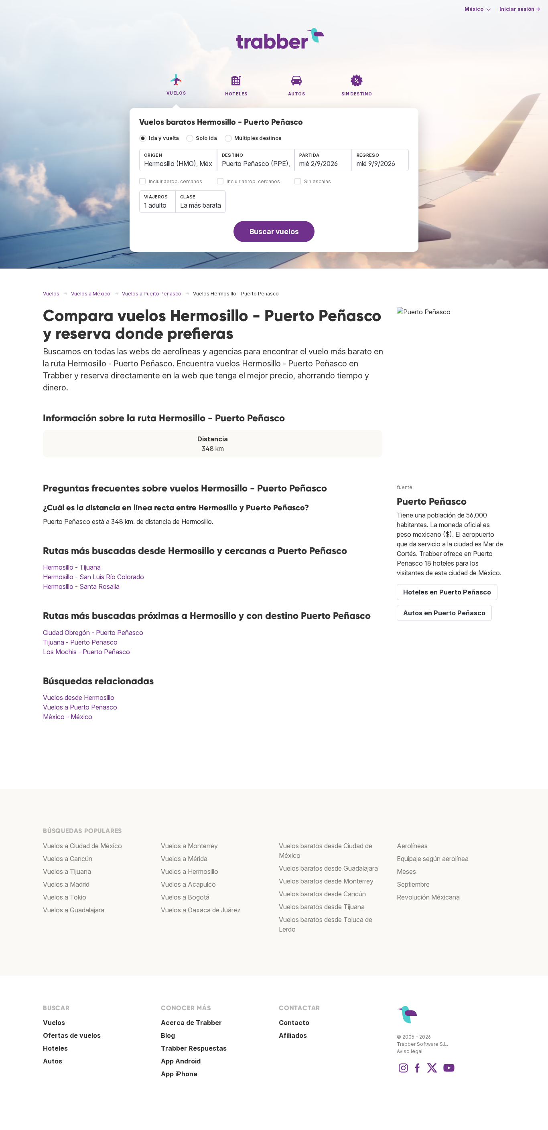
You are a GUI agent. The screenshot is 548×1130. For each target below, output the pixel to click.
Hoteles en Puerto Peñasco (447, 592)
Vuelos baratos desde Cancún (322, 894)
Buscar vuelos (274, 231)
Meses (406, 871)
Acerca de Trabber (191, 1023)
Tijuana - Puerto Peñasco (80, 642)
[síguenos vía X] (432, 1072)
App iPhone (179, 1074)
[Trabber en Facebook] (417, 1072)
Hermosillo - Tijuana (72, 567)
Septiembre (413, 884)
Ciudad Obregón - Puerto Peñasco (93, 633)
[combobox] (178, 160)
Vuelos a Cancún (67, 859)
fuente (404, 487)
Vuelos (54, 1023)
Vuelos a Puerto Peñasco (80, 707)
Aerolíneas (412, 846)
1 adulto (155, 205)
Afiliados (293, 1035)
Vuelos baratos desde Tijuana (322, 907)
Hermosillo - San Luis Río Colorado (93, 577)
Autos (52, 1061)
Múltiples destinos (257, 138)
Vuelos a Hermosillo (189, 871)
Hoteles (55, 1048)
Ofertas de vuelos (72, 1035)
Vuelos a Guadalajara (73, 910)
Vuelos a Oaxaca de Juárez (201, 910)
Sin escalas (317, 182)
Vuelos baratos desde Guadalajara (328, 868)
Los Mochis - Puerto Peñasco (86, 652)
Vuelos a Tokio (64, 897)
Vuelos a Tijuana (67, 871)
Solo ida (206, 138)
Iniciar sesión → (519, 9)
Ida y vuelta (164, 138)
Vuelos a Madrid (66, 884)
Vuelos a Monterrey (189, 846)
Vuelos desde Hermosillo (78, 697)
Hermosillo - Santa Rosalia (81, 586)
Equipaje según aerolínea (433, 859)
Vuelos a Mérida (184, 859)
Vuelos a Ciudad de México (82, 846)
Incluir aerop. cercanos (175, 182)
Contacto (294, 1023)
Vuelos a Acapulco (188, 884)
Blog (168, 1035)
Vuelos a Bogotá (185, 897)
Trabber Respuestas (194, 1048)
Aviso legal (409, 1051)
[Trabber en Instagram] (403, 1072)
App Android (181, 1061)
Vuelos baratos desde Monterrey (326, 881)
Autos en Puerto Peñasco (444, 613)
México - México (67, 717)
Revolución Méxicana (428, 897)
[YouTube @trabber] (447, 1072)
